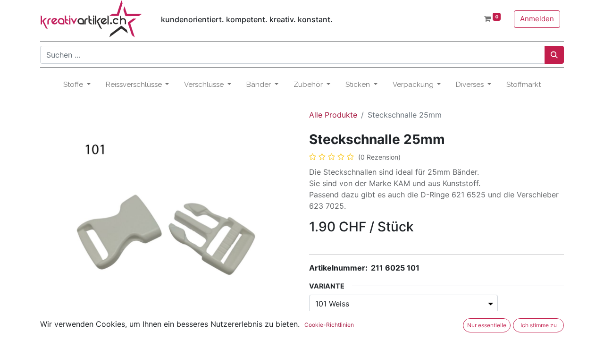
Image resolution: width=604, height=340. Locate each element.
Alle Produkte (333, 114)
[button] (59, 226)
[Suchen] (554, 55)
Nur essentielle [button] (486, 325)
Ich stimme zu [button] (538, 325)
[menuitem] (523, 85)
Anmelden (537, 18)
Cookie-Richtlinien (329, 324)
